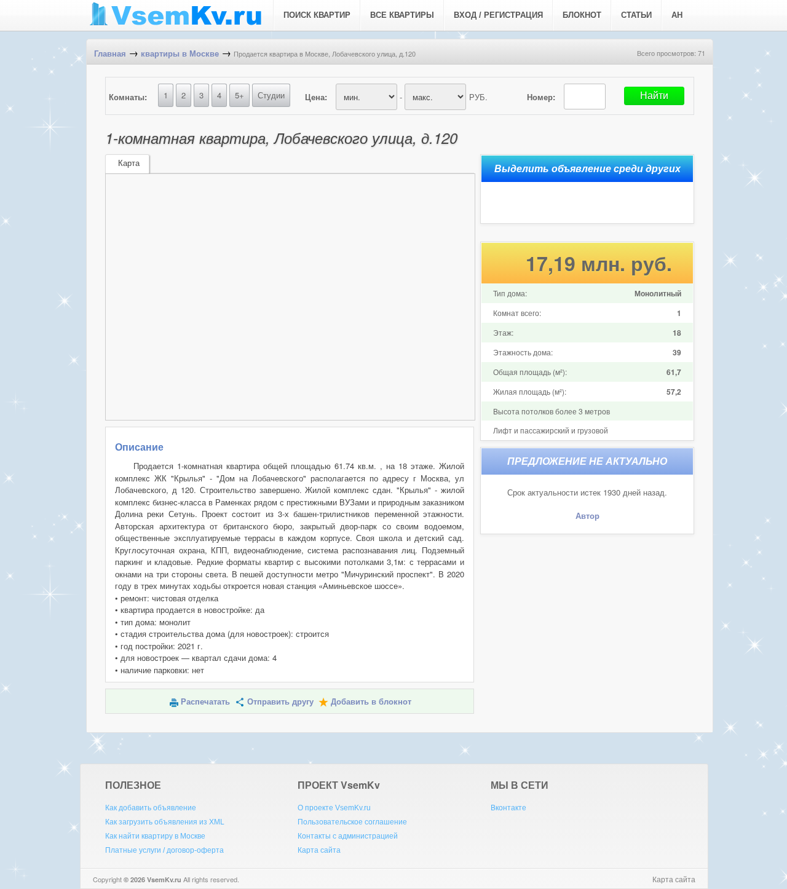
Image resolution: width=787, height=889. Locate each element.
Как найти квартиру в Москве (155, 836)
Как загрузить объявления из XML (164, 822)
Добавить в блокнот (371, 701)
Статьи (636, 15)
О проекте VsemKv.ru (334, 808)
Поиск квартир (316, 15)
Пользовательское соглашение (352, 822)
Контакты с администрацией (348, 836)
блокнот (582, 15)
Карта (129, 163)
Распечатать (205, 701)
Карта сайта (319, 850)
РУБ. (478, 97)
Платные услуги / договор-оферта (164, 850)
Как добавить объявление (150, 808)
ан (676, 15)
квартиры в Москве (180, 53)
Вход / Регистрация (498, 15)
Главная (110, 53)
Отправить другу (280, 701)
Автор (587, 516)
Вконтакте (508, 808)
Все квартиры (402, 15)
